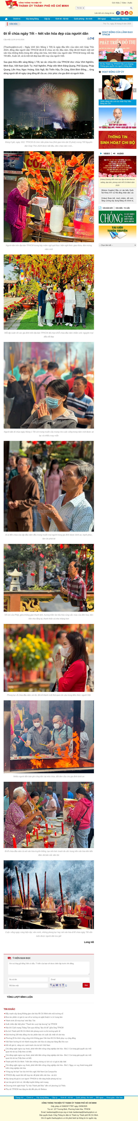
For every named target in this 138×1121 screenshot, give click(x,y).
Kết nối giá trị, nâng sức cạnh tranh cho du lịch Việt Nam (28, 1045)
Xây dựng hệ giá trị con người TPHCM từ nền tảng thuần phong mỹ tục (34, 1079)
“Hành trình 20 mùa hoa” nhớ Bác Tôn (20, 1021)
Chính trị (16, 19)
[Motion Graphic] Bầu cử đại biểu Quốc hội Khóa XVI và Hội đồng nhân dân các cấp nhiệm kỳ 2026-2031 (117, 191)
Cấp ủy (47, 19)
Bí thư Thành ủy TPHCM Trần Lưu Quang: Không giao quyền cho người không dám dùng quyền (117, 65)
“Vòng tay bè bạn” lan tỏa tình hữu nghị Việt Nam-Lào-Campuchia (31, 1072)
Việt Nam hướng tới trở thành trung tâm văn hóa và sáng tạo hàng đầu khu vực (37, 1042)
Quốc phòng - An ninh (83, 19)
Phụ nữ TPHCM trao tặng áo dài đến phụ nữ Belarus (26, 1089)
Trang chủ (19, 1098)
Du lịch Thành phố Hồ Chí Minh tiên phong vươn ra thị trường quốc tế (33, 1031)
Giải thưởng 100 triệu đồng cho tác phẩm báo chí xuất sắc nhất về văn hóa (35, 1035)
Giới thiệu (116, 3)
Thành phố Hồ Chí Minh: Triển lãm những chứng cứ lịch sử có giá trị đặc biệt (36, 1062)
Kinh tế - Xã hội (62, 19)
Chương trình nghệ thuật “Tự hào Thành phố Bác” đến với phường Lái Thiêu (35, 1086)
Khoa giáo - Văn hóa (120, 19)
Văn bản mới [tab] (108, 208)
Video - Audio (127, 3)
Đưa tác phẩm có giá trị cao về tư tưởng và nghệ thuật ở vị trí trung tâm (34, 1017)
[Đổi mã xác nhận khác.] (66, 985)
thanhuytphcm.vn (58, 1118)
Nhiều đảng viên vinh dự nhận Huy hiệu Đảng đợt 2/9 (115, 102)
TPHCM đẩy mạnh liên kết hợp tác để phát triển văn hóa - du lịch (31, 1075)
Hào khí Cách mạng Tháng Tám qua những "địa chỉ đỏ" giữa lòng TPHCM (34, 1028)
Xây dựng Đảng (32, 19)
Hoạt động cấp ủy (113, 72)
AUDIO (120, 153)
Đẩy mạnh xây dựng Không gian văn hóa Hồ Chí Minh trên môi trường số (34, 1014)
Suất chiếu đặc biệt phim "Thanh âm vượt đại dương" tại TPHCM (31, 1024)
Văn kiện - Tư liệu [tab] (122, 208)
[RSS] (131, 13)
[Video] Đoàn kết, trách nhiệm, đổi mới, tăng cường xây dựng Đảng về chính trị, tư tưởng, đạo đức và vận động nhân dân (117, 199)
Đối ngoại (102, 19)
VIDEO (107, 153)
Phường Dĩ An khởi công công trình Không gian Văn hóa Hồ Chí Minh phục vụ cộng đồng (41, 1038)
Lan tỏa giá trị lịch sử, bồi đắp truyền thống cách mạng (27, 1082)
